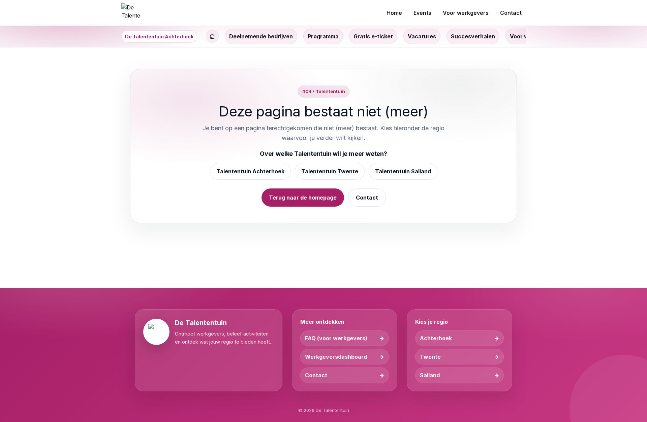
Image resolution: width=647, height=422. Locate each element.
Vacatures (422, 36)
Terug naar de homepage (303, 197)
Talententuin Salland (403, 171)
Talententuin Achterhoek (250, 171)
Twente (430, 356)
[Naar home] (130, 12)
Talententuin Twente (329, 171)
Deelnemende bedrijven (261, 36)
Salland (430, 375)
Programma (323, 36)
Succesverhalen (473, 36)
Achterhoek (436, 338)
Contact (367, 197)
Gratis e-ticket (373, 36)
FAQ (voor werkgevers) (336, 338)
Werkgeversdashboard (336, 356)
